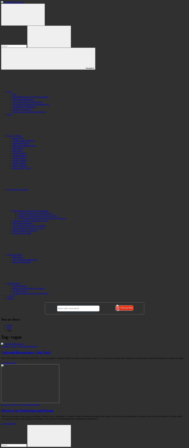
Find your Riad (126, 308)
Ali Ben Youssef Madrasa (23, 140)
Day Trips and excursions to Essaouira (29, 226)
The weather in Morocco (23, 99)
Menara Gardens (19, 160)
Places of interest (14, 136)
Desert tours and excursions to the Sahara (30, 211)
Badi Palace (17, 150)
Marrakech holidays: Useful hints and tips (30, 97)
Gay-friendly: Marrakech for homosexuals (30, 104)
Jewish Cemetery (19, 155)
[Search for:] (14, 46)
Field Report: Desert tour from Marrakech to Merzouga (42, 218)
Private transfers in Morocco (24, 231)
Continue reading (8, 363)
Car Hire (10, 296)
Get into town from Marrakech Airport (29, 112)
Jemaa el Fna (18, 138)
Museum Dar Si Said (21, 168)
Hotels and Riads (14, 254)
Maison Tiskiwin (19, 165)
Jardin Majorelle (19, 158)
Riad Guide (17, 257)
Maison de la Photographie (24, 145)
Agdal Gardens (18, 163)
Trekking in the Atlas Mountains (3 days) (30, 221)
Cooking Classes (19, 291)
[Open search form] (23, 15)
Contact (10, 298)
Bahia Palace (18, 148)
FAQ (9, 92)
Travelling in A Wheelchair (24, 107)
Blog (9, 114)
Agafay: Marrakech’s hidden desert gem (35, 213)
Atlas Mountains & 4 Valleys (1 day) (28, 228)
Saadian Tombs (19, 153)
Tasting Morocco (19, 286)
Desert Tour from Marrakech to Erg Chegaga (37, 216)
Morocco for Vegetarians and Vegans (28, 288)
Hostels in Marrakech (21, 262)
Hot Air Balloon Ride (21, 233)
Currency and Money (21, 109)
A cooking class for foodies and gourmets (30, 293)
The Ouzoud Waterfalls (22, 223)
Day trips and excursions (17, 189)
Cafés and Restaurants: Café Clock (26, 352)
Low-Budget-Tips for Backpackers (27, 102)
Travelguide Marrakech (27, 346)
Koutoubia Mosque (20, 143)
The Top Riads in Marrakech (24, 259)
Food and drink (13, 283)
